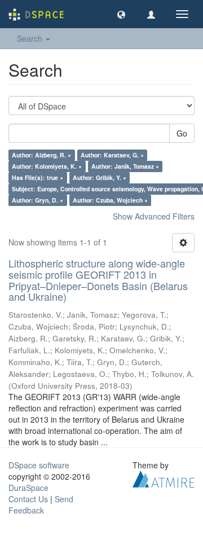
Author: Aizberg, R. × (41, 155)
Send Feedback (40, 504)
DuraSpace (28, 487)
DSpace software (38, 465)
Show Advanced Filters (154, 216)
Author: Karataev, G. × (112, 155)
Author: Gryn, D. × (37, 200)
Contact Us (28, 498)
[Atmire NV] (164, 478)
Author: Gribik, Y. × (99, 177)
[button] (121, 14)
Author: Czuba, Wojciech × (110, 200)
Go (181, 133)
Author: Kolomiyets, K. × (47, 166)
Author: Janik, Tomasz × (125, 166)
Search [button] (31, 38)
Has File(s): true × (37, 177)
